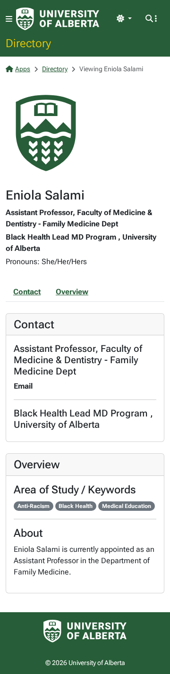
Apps (22, 69)
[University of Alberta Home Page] (57, 19)
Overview (72, 291)
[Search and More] (151, 19)
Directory (28, 43)
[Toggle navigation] (9, 19)
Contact (27, 291)
